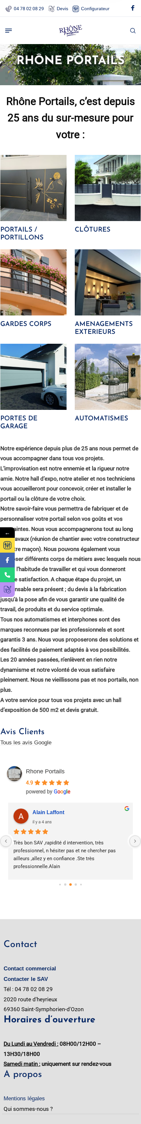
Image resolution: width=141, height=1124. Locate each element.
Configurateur (95, 8)
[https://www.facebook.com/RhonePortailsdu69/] (7, 560)
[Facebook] (133, 9)
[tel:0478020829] (7, 574)
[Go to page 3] (76, 885)
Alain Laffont (48, 812)
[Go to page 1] (65, 885)
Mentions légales (24, 1098)
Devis (62, 8)
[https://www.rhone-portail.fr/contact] (7, 589)
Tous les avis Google (25, 742)
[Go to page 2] (70, 884)
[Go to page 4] (81, 884)
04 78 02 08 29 (29, 8)
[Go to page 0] (60, 884)
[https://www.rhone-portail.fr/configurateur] (7, 545)
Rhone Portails (45, 771)
